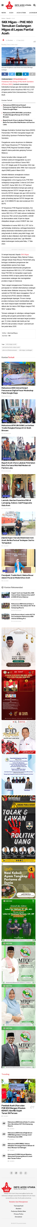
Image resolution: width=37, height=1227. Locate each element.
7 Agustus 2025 (7, 508)
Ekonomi (6, 496)
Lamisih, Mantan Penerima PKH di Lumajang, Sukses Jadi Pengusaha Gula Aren (17, 503)
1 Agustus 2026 (7, 433)
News (4, 13)
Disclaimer (18, 1217)
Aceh (11, 13)
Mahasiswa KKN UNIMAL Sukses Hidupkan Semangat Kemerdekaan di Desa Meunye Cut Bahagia (21, 1146)
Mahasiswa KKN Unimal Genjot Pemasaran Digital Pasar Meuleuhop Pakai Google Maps (17, 107)
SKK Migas (25, 255)
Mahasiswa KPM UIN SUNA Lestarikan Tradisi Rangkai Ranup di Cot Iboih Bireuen (17, 115)
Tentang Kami (18, 1206)
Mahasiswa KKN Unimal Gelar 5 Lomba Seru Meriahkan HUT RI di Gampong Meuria (23, 606)
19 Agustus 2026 (16, 621)
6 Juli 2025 (5, 580)
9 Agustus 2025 (7, 471)
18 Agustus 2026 (16, 599)
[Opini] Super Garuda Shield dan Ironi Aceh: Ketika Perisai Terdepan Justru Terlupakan (18, 540)
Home (3, 18)
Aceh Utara (21, 13)
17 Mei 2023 (20, 40)
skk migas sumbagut (25, 350)
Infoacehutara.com (20, 79)
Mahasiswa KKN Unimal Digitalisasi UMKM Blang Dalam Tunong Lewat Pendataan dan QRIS (20, 1135)
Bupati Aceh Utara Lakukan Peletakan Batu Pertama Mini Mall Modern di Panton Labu (19, 122)
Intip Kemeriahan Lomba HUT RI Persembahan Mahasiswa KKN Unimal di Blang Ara (23, 616)
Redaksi (10, 40)
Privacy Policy (18, 1214)
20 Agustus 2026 (7, 396)
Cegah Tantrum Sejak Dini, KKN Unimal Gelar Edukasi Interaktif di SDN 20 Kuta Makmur (23, 595)
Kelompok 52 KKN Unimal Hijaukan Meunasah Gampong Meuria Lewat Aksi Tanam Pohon (20, 1156)
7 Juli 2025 (5, 545)
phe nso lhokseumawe (10, 350)
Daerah (8, 18)
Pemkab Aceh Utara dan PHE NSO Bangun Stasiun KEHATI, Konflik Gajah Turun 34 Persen (13, 1109)
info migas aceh (11, 344)
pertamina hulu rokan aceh (11, 347)
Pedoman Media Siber (18, 1211)
